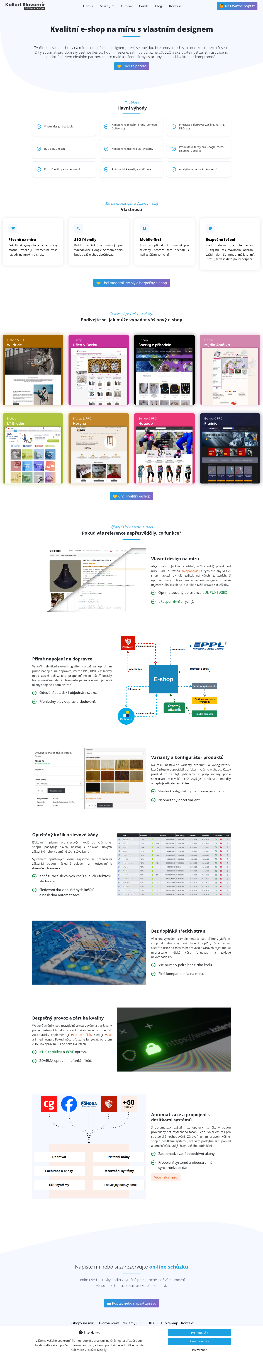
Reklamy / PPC (133, 1323)
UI (206, 592)
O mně (126, 6)
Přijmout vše (199, 1333)
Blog (158, 6)
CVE (109, 1035)
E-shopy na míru (82, 1323)
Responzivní (170, 601)
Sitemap (171, 1323)
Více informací (166, 1177)
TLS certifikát (82, 1035)
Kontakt (175, 6)
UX (214, 592)
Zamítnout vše (199, 1341)
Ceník (143, 6)
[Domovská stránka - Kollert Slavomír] (25, 6)
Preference (199, 1350)
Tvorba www (109, 1323)
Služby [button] (105, 6)
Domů (88, 6)
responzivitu (191, 571)
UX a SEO (154, 1323)
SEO (224, 592)
